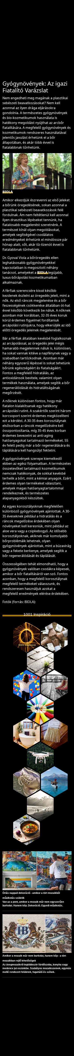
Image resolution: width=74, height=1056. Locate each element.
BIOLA (7, 192)
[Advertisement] (37, 42)
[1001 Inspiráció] (26, 637)
